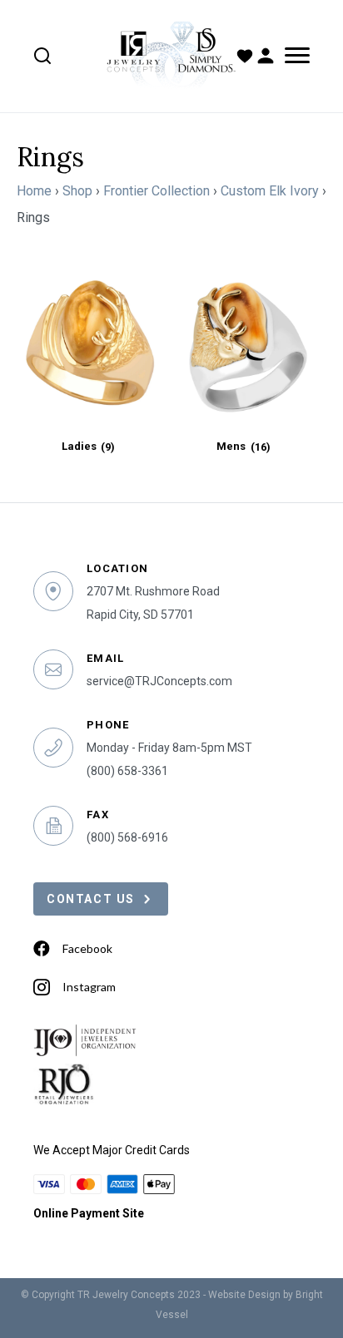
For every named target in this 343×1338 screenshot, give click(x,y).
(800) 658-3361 (127, 771)
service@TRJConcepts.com (159, 681)
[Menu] (294, 56)
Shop (77, 191)
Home (34, 191)
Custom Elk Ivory (270, 191)
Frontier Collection (156, 191)
